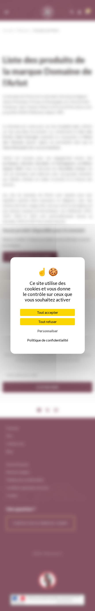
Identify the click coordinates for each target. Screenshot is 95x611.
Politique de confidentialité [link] (47, 340)
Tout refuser (47, 321)
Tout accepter (47, 312)
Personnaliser (47, 331)
